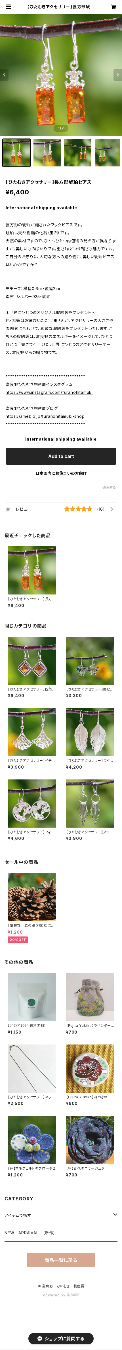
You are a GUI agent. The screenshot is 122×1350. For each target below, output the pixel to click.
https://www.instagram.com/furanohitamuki (49, 392)
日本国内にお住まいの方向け (61, 473)
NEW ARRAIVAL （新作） (30, 1232)
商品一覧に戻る (61, 1260)
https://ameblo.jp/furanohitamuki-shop (45, 416)
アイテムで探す (18, 1215)
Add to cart (61, 456)
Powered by (55, 1295)
